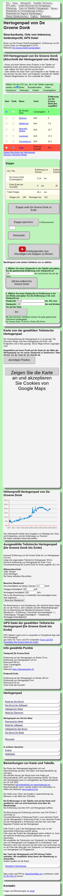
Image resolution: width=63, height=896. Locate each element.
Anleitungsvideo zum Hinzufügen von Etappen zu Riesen (33, 252)
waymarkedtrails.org (24, 785)
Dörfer (21, 87)
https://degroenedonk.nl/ (23, 669)
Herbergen (24, 90)
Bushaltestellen (34, 87)
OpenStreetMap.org (33, 874)
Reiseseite (19, 235)
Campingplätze (49, 90)
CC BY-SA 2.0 (10, 876)
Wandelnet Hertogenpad (15, 866)
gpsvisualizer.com (30, 789)
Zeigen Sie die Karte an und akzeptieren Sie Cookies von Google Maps (32, 372)
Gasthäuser (11, 90)
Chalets (35, 90)
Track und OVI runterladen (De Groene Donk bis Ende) (28, 641)
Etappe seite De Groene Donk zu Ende (34, 208)
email (32, 891)
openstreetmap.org (42, 785)
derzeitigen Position (19, 360)
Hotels (48, 87)
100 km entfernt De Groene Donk (21, 282)
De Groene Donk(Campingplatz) (26, 48)
